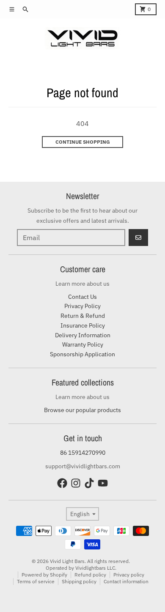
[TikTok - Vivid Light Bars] (89, 483)
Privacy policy (128, 574)
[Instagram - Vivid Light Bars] (76, 483)
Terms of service (36, 581)
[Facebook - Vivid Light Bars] (62, 483)
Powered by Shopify (44, 574)
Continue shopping (82, 142)
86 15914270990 (82, 452)
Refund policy (90, 574)
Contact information (126, 581)
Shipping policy (79, 581)
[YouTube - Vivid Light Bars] (103, 483)
